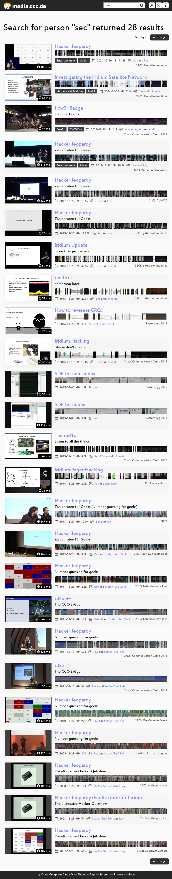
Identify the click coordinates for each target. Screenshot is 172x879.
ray (110, 233)
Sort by (140, 37)
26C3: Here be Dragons (152, 753)
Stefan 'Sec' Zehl (115, 554)
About (81, 874)
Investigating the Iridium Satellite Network (101, 77)
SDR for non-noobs (75, 374)
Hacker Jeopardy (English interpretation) (98, 798)
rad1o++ (64, 278)
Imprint (105, 874)
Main (83, 165)
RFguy (104, 456)
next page (159, 37)
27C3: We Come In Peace (151, 720)
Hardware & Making (70, 91)
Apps (93, 874)
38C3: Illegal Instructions (151, 65)
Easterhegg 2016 (156, 323)
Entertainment (66, 60)
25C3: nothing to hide (153, 785)
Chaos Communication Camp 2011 (145, 656)
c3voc (131, 874)
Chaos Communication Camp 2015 (145, 361)
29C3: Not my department (150, 554)
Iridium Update (71, 245)
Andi (152, 129)
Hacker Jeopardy (73, 47)
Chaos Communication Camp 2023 (145, 134)
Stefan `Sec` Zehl (103, 324)
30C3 (164, 521)
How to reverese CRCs (78, 310)
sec (95, 387)
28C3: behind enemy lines (151, 586)
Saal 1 (84, 60)
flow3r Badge (69, 108)
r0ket (60, 666)
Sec (135, 60)
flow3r (60, 129)
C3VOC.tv (75, 129)
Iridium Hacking (72, 341)
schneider (156, 91)
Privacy (118, 874)
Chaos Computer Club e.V (57, 874)
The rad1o (65, 436)
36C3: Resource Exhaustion (150, 170)
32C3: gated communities (151, 233)
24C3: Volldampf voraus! (152, 851)
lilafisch (98, 619)
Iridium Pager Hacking (79, 470)
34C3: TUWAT (158, 200)
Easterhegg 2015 (156, 387)
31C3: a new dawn (155, 483)
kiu (94, 686)
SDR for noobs (70, 405)
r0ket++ (63, 599)
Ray (146, 60)
